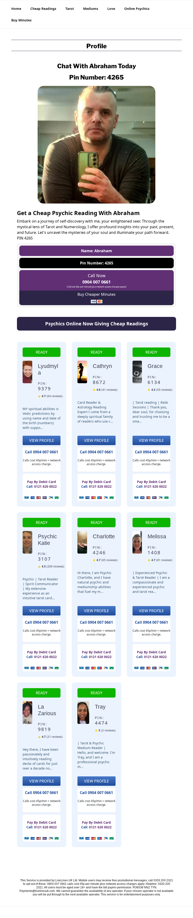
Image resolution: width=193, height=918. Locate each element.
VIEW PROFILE (41, 440)
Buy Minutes (21, 20)
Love (111, 8)
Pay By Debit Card (41, 481)
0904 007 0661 (96, 282)
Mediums (90, 8)
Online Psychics (136, 8)
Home (16, 8)
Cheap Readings (43, 8)
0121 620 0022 (45, 486)
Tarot (69, 8)
